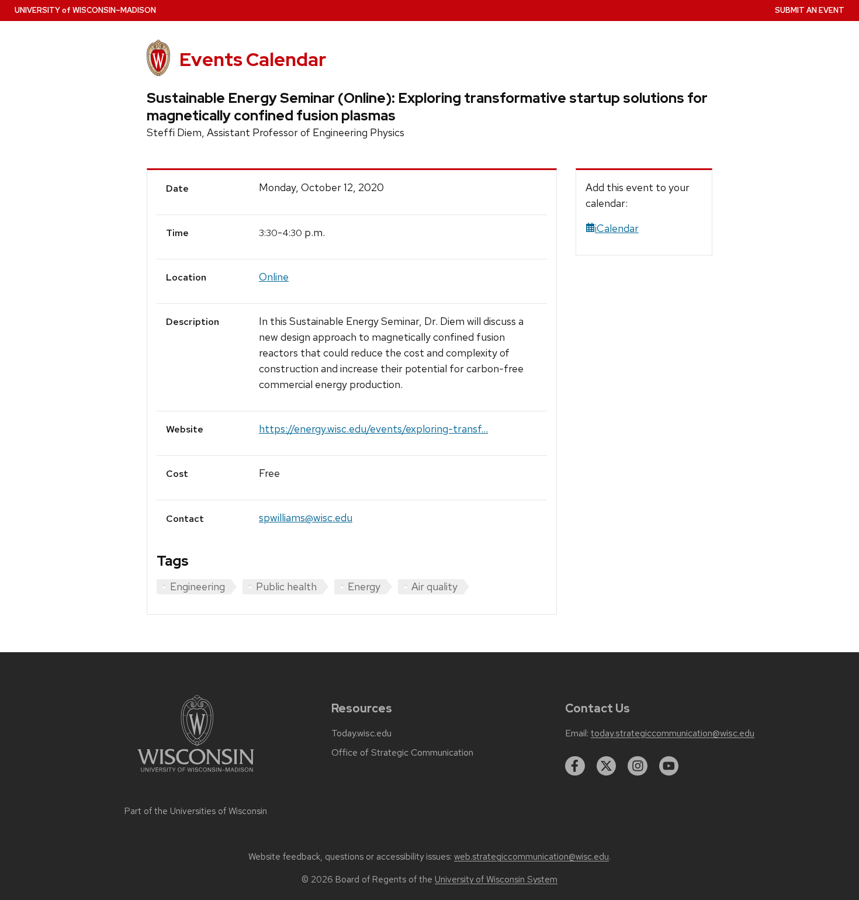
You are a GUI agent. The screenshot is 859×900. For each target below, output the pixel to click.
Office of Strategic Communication (402, 753)
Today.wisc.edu (361, 733)
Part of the (195, 811)
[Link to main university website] (195, 774)
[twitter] (606, 766)
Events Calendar (252, 59)
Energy (364, 586)
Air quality (434, 586)
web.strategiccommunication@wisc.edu (531, 857)
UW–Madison (85, 10)
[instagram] (637, 766)
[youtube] (669, 766)
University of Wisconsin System (496, 879)
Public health (286, 586)
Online (274, 276)
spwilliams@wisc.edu (305, 517)
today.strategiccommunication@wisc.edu (672, 733)
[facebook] (575, 766)
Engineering (197, 586)
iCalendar (617, 228)
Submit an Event (809, 10)
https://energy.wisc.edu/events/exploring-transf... (373, 428)
